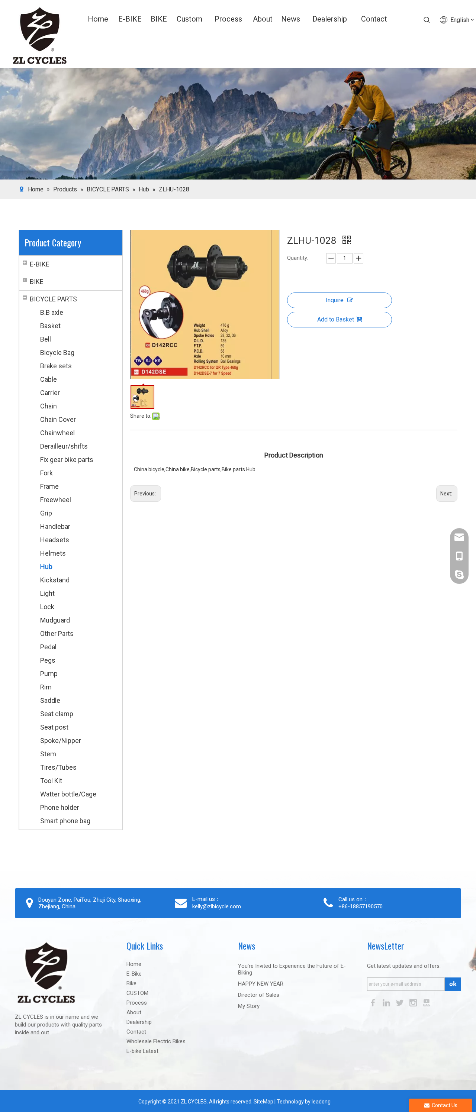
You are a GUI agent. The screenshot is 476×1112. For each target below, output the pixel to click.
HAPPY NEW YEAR (260, 983)
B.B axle (51, 312)
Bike (131, 983)
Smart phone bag (65, 821)
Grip (46, 513)
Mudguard (55, 620)
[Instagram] (414, 1002)
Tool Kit (51, 781)
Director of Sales (258, 995)
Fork (46, 473)
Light (47, 593)
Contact (136, 1031)
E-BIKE (39, 264)
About (133, 1012)
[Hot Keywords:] (426, 20)
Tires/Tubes (58, 767)
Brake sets (56, 366)
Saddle (50, 700)
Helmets (53, 553)
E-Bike (134, 973)
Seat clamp (56, 714)
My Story (249, 1006)
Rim (46, 687)
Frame (49, 486)
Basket (50, 326)
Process (136, 1002)
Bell (45, 339)
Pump (49, 674)
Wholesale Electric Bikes (156, 1041)
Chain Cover (58, 419)
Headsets (54, 540)
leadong (321, 1102)
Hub (46, 566)
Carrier (50, 393)
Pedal (48, 647)
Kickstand (55, 580)
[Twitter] (400, 1002)
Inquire (335, 300)
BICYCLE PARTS (53, 299)
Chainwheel (57, 433)
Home (133, 964)
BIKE (37, 281)
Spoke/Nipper (60, 740)
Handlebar (55, 526)
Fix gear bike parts (66, 459)
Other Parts (57, 633)
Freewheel (55, 500)
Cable (48, 379)
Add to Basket (335, 319)
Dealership (139, 1022)
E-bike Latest (142, 1051)
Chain (48, 406)
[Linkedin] (387, 1002)
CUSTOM (137, 993)
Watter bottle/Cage (68, 794)
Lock (47, 607)
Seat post (54, 727)
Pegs (47, 660)
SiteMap (263, 1102)
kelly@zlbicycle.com (216, 906)
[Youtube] (426, 1002)
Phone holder (59, 807)
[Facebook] (373, 1002)
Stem (48, 754)
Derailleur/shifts (64, 446)
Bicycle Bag (57, 352)
